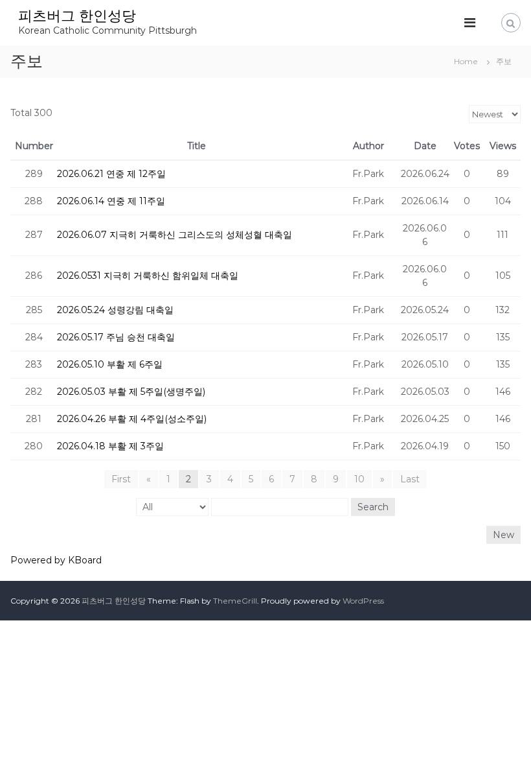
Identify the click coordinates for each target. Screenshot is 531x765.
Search (373, 507)
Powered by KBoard (56, 560)
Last (410, 479)
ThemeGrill (235, 601)
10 (359, 479)
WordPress (363, 601)
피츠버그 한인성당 (77, 16)
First (121, 479)
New (503, 535)
